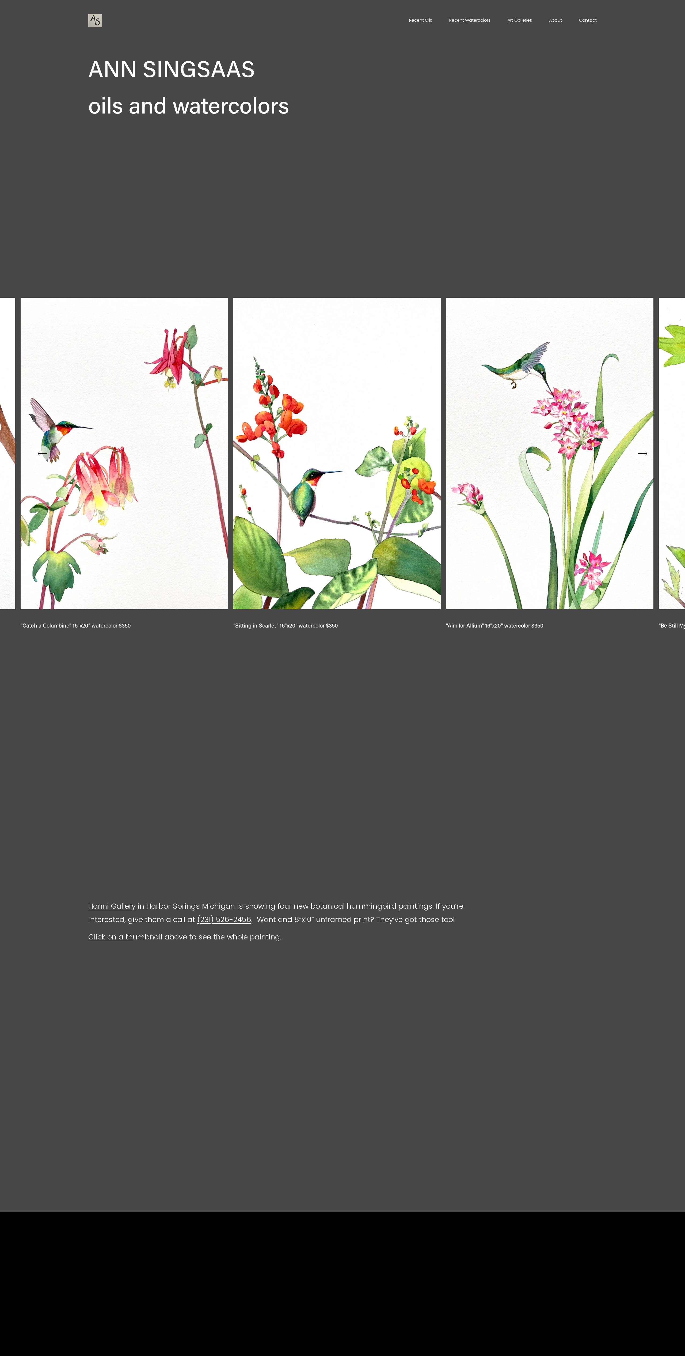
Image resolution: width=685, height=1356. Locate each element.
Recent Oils (420, 20)
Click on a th (110, 937)
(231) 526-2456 (224, 919)
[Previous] (42, 453)
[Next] (643, 453)
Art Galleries (520, 20)
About (555, 20)
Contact (588, 20)
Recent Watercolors (469, 20)
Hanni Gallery (112, 906)
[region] (342, 463)
